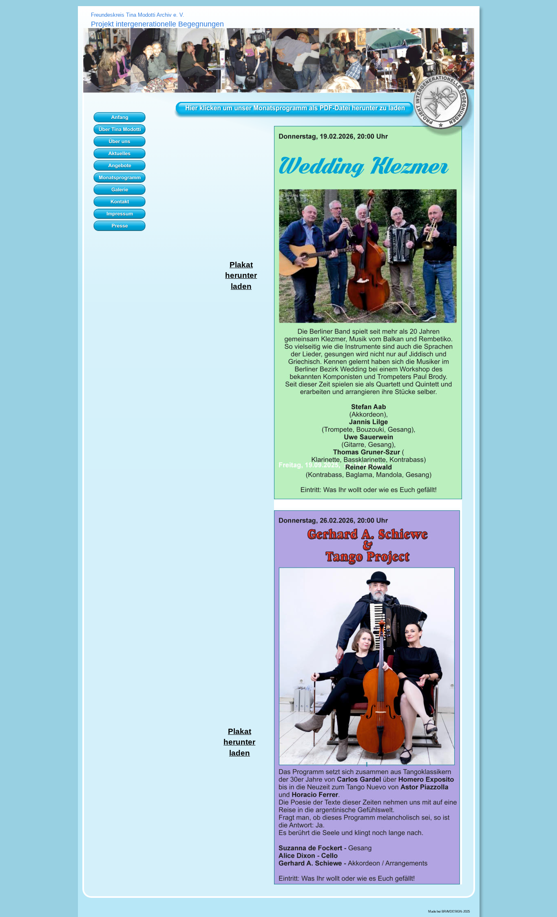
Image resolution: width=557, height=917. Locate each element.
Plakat (241, 264)
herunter (241, 275)
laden (241, 286)
